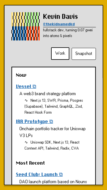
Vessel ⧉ (26, 86)
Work (60, 53)
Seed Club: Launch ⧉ (39, 174)
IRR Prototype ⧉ (34, 121)
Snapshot (83, 54)
